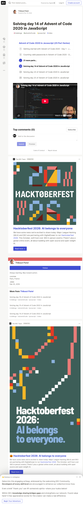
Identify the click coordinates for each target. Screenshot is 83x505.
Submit (21, 144)
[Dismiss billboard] (80, 477)
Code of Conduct (39, 150)
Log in (61, 3)
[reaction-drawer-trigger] (4, 40)
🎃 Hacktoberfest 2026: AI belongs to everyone (38, 455)
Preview (32, 144)
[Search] (10, 3)
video (49, 33)
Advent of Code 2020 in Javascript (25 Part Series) (44, 43)
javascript (41, 33)
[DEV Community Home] (3, 3)
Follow (45, 268)
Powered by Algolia (47, 3)
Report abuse (52, 150)
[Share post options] (4, 70)
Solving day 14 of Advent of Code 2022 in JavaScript (30, 315)
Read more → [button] (20, 249)
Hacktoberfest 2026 (48, 462)
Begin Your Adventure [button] (12, 501)
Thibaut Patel (23, 11)
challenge (18, 33)
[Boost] (4, 63)
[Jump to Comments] (4, 48)
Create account (74, 3)
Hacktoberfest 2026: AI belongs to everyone (43, 228)
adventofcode (29, 33)
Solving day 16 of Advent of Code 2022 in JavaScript (30, 298)
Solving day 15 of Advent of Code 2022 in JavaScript (30, 306)
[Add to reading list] (4, 56)
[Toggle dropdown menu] (79, 159)
